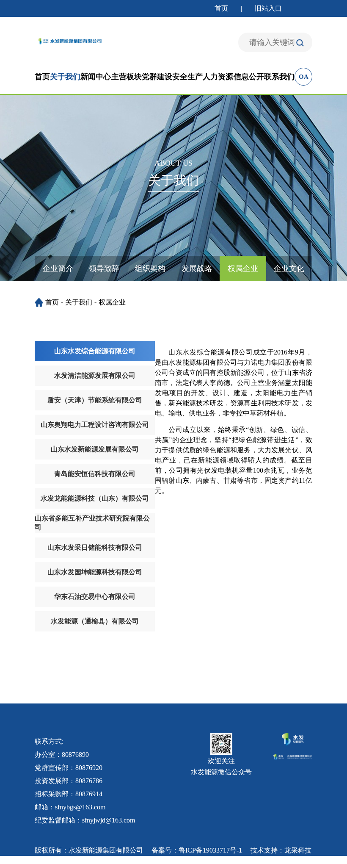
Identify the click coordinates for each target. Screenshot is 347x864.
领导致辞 (104, 268)
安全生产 (187, 76)
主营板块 (126, 76)
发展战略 (197, 268)
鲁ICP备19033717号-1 (210, 850)
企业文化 (289, 268)
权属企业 (243, 268)
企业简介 (58, 268)
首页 (221, 8)
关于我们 (65, 76)
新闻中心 (95, 76)
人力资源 (218, 76)
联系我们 (279, 76)
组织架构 (150, 268)
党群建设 (157, 76)
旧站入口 (268, 8)
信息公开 (249, 76)
